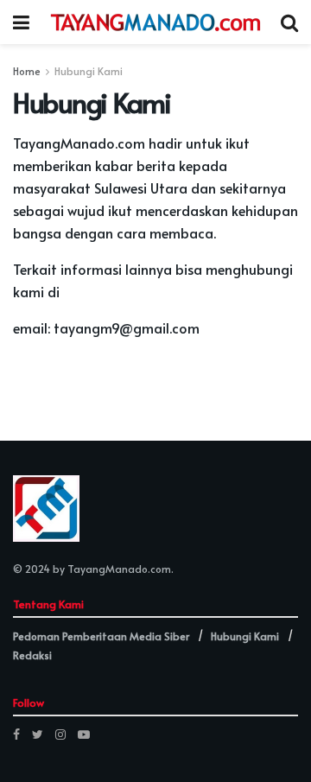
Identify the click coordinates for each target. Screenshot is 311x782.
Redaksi (32, 655)
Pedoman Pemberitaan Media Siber (101, 636)
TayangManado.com (119, 568)
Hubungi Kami (88, 71)
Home (27, 71)
